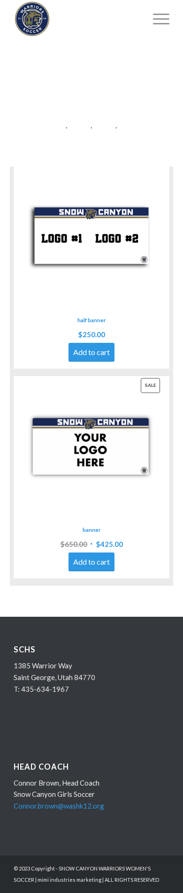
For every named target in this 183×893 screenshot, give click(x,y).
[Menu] (156, 19)
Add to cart (91, 352)
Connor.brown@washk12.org (59, 806)
